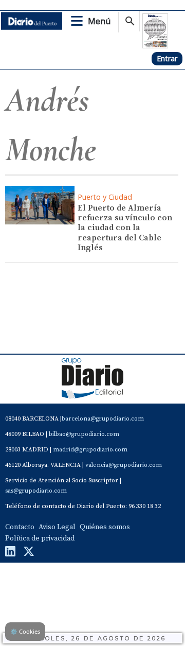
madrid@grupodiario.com (90, 449)
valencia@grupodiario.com (123, 465)
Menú (99, 21)
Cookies (25, 631)
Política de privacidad (40, 538)
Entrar (167, 58)
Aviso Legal (57, 527)
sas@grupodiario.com (36, 491)
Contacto (19, 527)
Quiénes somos (105, 527)
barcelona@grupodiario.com (103, 419)
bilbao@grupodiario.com (84, 434)
